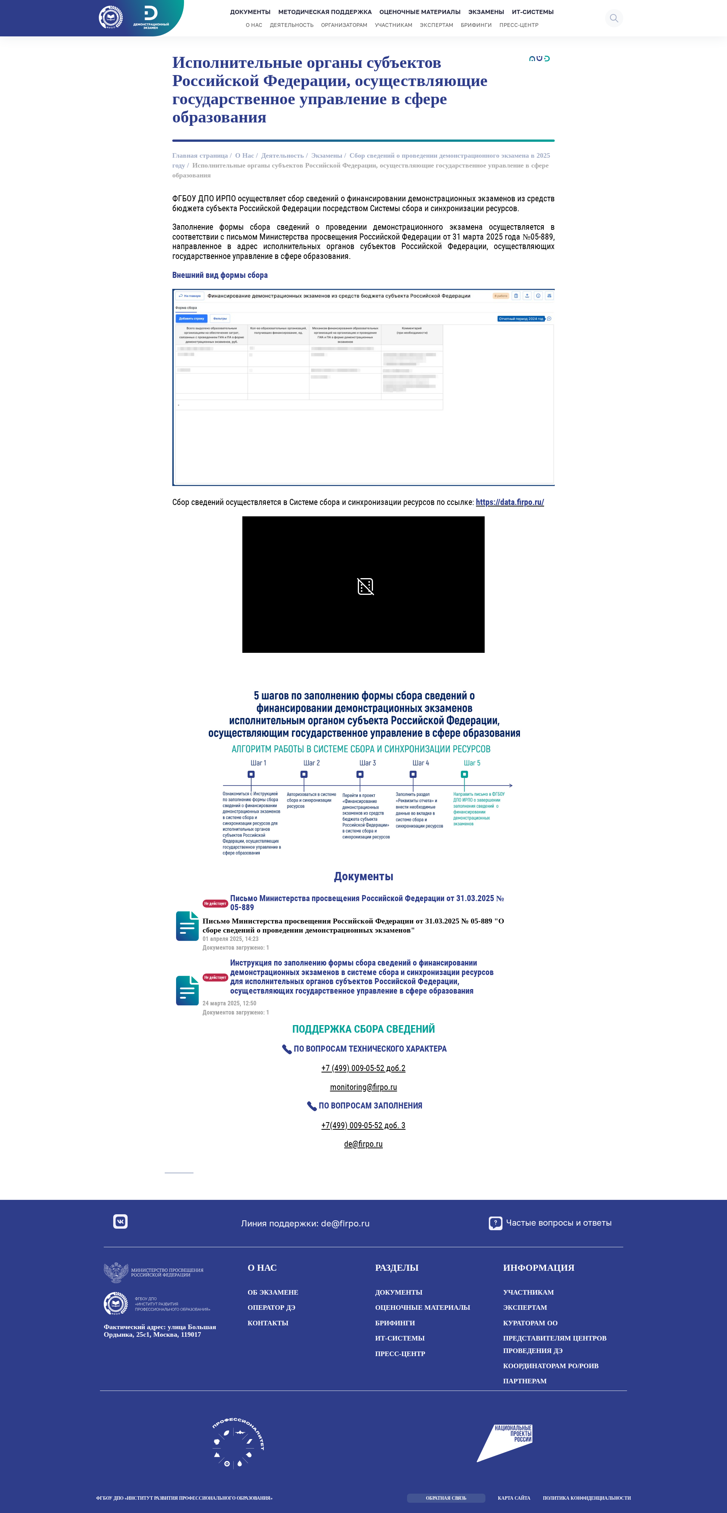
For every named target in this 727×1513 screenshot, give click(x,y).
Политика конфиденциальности (587, 1498)
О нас (254, 25)
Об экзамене (273, 1292)
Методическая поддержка (325, 12)
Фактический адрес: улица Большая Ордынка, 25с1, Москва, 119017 (160, 1330)
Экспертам (436, 25)
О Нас (244, 155)
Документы (250, 12)
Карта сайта (514, 1498)
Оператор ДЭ (271, 1307)
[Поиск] (614, 18)
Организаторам (344, 25)
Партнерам (525, 1381)
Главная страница (200, 155)
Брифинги (476, 25)
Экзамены (486, 12)
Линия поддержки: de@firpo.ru (305, 1223)
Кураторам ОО (530, 1323)
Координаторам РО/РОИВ (551, 1366)
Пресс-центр (518, 25)
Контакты (268, 1323)
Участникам (393, 25)
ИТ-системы (533, 12)
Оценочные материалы (420, 12)
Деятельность (292, 25)
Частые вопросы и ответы (559, 1222)
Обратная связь (446, 1498)
